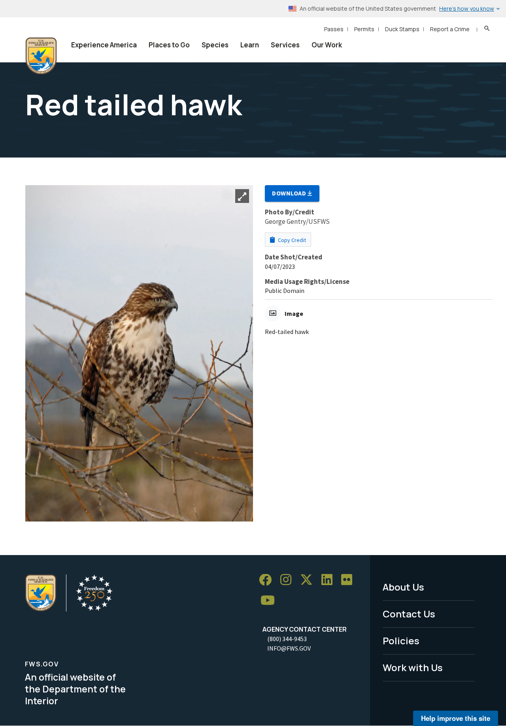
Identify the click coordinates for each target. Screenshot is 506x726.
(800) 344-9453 (287, 639)
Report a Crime (450, 29)
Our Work (327, 44)
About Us (403, 586)
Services (285, 44)
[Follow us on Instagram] (288, 580)
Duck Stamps (402, 29)
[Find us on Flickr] (349, 580)
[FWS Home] (41, 56)
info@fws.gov (289, 648)
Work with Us (413, 667)
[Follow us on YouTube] (270, 601)
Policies (401, 640)
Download (290, 193)
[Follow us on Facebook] (268, 580)
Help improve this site (455, 718)
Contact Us (409, 613)
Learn (249, 44)
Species (215, 44)
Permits (364, 29)
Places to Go (169, 44)
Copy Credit (291, 240)
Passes (334, 29)
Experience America (104, 44)
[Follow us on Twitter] (309, 580)
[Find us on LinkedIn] (329, 580)
